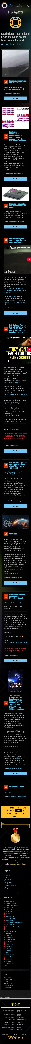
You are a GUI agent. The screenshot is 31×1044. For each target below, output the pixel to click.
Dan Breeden (9, 910)
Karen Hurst (9, 920)
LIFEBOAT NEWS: (20, 1011)
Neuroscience (13, 860)
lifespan (27, 858)
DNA (5, 880)
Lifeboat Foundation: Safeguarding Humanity (11, 5)
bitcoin (5, 851)
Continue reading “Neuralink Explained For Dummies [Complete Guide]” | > (15, 649)
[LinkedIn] (15, 1037)
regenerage (26, 860)
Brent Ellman (9, 950)
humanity (14, 855)
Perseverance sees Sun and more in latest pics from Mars (18, 240)
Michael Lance (10, 955)
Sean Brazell (9, 946)
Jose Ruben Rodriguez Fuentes (14, 796)
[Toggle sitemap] (25, 6)
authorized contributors (15, 44)
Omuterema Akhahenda (12, 927)
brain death (14, 851)
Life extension (19, 858)
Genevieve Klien (10, 901)
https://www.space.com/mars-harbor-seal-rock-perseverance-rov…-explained (15, 290)
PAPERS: (18, 1027)
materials (21, 174)
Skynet (6, 887)
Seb (7, 952)
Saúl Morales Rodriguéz (13, 174)
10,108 (9, 813)
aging (5, 847)
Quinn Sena (9, 907)
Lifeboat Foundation (12, 1035)
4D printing (7, 877)
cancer (17, 851)
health (25, 853)
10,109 (15, 813)
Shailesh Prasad (11, 93)
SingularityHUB (8, 987)
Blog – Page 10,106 (15, 12)
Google (22, 853)
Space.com (12, 296)
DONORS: (10, 1020)
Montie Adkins (10, 959)
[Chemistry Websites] (15, 836)
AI (8, 847)
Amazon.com (16, 758)
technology (8, 864)
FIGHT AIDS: (7, 1022)
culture (25, 851)
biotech (18, 849)
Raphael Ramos (10, 942)
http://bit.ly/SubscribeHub (12, 404)
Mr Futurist (7, 981)
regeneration (7, 862)
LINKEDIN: (6, 1014)
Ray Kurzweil (7, 882)
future (15, 853)
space (15, 308)
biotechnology (25, 849)
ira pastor (12, 858)
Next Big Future (8, 983)
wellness (23, 864)
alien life (17, 501)
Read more (15, 98)
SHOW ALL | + (6, 965)
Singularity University (10, 885)
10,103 (24, 807)
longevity (5, 860)
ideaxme (17, 856)
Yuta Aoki (9, 933)
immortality (23, 856)
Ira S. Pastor (9, 961)
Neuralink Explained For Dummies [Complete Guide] (17, 596)
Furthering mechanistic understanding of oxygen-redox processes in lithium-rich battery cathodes (17, 136)
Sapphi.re (27, 1035)
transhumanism (16, 864)
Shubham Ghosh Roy (12, 905)
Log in (5, 44)
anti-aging (17, 847)
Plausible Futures (8, 985)
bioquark (12, 849)
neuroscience (16, 655)
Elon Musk (7, 884)
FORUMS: (11, 1030)
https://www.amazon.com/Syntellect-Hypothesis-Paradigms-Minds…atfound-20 (15, 570)
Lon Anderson (11, 446)
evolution (17, 578)
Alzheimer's (11, 847)
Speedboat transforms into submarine (18, 81)
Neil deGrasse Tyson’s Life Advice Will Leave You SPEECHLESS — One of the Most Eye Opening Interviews (17, 329)
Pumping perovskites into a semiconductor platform (17, 205)
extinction (12, 853)
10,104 (7, 810)
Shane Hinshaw (10, 939)
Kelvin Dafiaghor (10, 918)
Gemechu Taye (10, 916)
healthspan (8, 856)
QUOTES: (18, 1030)
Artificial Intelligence (24, 847)
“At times (13, 534)
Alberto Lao (10, 308)
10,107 (25, 810)
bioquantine (5, 849)
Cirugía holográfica (16, 786)
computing (21, 221)
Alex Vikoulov (11, 578)
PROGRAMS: (19, 1025)
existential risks (7, 853)
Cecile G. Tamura (11, 931)
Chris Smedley (10, 963)
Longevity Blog (8, 979)
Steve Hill (8, 948)
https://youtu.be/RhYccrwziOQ (13, 602)
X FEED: (5, 1018)
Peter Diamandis (8, 879)
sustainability (25, 862)
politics (16, 860)
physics (16, 446)
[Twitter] (12, 1037)
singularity (18, 862)
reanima (20, 860)
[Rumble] (22, 1037)
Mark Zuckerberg (8, 889)
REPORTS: (19, 1022)
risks (15, 862)
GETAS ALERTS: (20, 1014)
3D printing (7, 876)
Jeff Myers (10, 655)
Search (28, 826)
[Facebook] (9, 1037)
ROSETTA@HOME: (5, 1027)
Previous (11, 807)
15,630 (22, 813)
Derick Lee (9, 935)
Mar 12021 (6, 82)
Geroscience (7, 977)
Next (14, 816)
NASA (10, 860)
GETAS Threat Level (15, 1005)
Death (27, 851)
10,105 (12, 810)
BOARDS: (18, 1020)
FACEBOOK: (5, 1011)
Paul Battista (9, 914)
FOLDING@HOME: (5, 1025)
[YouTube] (19, 1037)
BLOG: (18, 1018)
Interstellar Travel (5, 858)
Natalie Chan (9, 944)
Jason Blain (9, 957)
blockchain (9, 851)
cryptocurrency (21, 851)
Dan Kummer (10, 924)
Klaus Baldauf (10, 929)
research (12, 862)
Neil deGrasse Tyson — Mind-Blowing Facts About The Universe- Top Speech (18, 465)
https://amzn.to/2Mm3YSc (12, 382)
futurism (18, 93)
